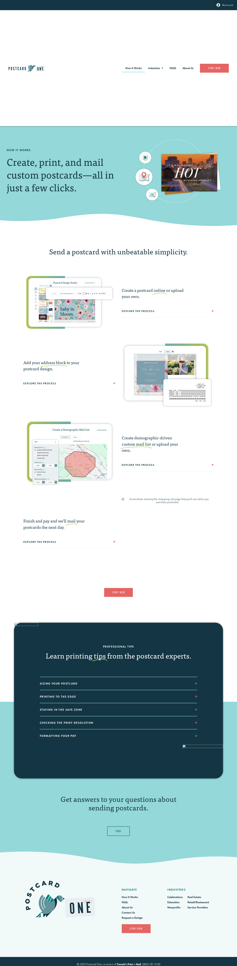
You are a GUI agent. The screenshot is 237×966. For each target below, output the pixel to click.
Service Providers (198, 907)
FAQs (125, 902)
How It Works (133, 68)
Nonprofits (173, 907)
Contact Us (128, 912)
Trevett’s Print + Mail (129, 964)
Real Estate (194, 897)
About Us (188, 68)
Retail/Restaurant (198, 902)
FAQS (173, 68)
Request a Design (132, 917)
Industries (154, 68)
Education (173, 902)
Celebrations (175, 897)
